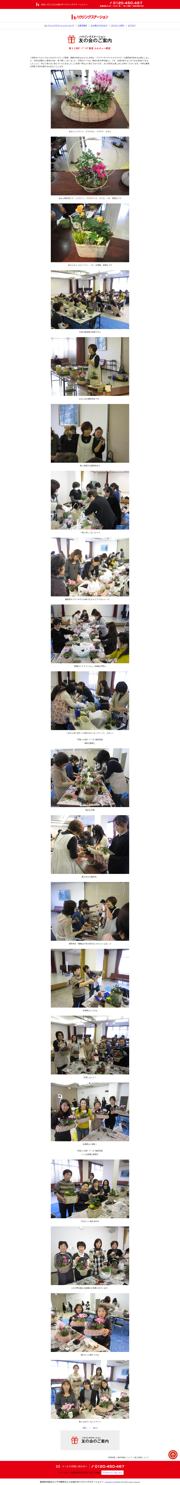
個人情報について (141, 1457)
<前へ (84, 1428)
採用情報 (111, 1457)
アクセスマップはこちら (112, 1473)
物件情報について (125, 1457)
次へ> (95, 1428)
